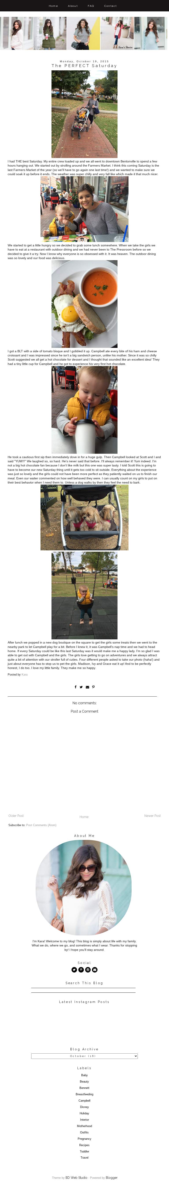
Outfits (84, 1132)
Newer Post (152, 816)
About (73, 5)
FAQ (91, 5)
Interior (84, 1119)
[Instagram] (88, 970)
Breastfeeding (84, 1094)
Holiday (84, 1113)
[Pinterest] (81, 970)
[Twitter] (74, 970)
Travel (84, 1157)
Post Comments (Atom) (41, 825)
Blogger (112, 1177)
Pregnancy (84, 1138)
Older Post (16, 816)
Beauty (84, 1081)
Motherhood (84, 1126)
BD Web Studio (76, 1177)
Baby (84, 1075)
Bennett (84, 1088)
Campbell (84, 1100)
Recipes (84, 1145)
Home (53, 5)
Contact (110, 5)
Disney (84, 1107)
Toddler (84, 1151)
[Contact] (94, 970)
